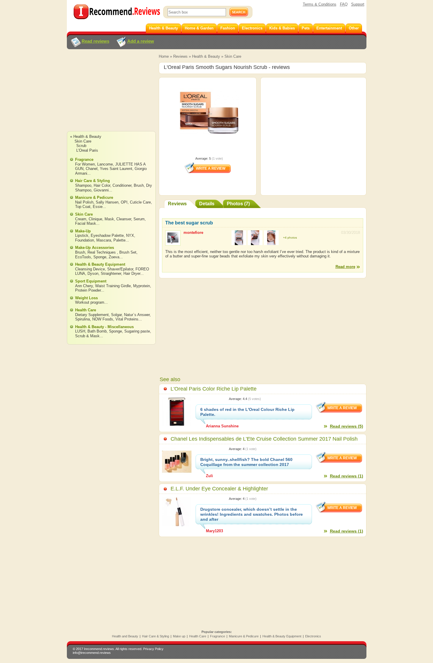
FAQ (344, 4)
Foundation (84, 240)
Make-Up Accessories (94, 247)
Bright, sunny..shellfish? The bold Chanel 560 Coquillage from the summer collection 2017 (246, 462)
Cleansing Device (90, 269)
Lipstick (81, 235)
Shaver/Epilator (120, 269)
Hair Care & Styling (92, 180)
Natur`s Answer (137, 315)
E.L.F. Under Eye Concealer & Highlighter (219, 489)
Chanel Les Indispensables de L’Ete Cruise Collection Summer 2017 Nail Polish (264, 439)
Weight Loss (86, 298)
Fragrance (84, 159)
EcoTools (83, 257)
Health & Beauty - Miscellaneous (104, 327)
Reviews (180, 56)
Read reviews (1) (346, 476)
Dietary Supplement (92, 315)
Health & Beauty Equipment (100, 264)
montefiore (193, 232)
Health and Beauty (125, 636)
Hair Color (102, 185)
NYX (130, 235)
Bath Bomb (97, 331)
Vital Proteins (126, 319)
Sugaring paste (137, 331)
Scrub (81, 145)
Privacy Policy (153, 649)
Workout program (89, 302)
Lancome (105, 164)
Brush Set (127, 252)
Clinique (95, 219)
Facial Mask (85, 223)
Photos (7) (238, 203)
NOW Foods (102, 319)
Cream (80, 219)
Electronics (313, 636)
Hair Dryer (131, 273)
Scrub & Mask (87, 336)
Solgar (116, 315)
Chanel (91, 168)
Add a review (140, 41)
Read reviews (95, 41)
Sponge (99, 257)
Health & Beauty (206, 56)
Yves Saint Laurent (116, 168)
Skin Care (232, 56)
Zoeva (114, 257)
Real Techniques (102, 252)
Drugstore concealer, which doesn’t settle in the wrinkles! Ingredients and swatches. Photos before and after (251, 514)
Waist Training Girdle (113, 286)
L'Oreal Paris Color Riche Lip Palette (214, 389)
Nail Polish (84, 202)
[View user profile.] (173, 243)
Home (164, 56)
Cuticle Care (140, 202)
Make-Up (83, 231)
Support (357, 4)
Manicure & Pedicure (94, 197)
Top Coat (82, 206)
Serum (139, 219)
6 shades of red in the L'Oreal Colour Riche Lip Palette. (247, 412)
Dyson (92, 273)
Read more (345, 266)
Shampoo (83, 185)
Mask (109, 219)
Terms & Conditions (319, 4)
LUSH (80, 331)
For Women (85, 164)
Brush (139, 185)
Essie (98, 206)
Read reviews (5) (346, 426)
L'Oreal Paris (87, 150)
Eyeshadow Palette (107, 235)
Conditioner (122, 185)
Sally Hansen (107, 202)
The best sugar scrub (189, 222)
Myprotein (141, 286)
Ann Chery (84, 286)
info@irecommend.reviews (92, 652)
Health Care (85, 310)
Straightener (111, 273)
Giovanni (101, 190)
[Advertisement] (111, 95)
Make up (179, 636)
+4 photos (290, 237)
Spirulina (82, 319)
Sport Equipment (90, 281)
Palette (119, 240)
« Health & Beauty (85, 136)
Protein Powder (88, 290)
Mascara (103, 240)
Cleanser (123, 219)
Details (206, 203)
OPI (124, 202)
